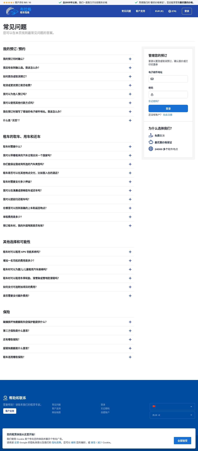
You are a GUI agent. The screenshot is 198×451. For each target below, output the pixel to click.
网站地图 (56, 412)
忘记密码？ (154, 101)
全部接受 (182, 441)
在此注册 (167, 114)
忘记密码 (105, 408)
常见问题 (126, 11)
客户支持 (140, 11)
